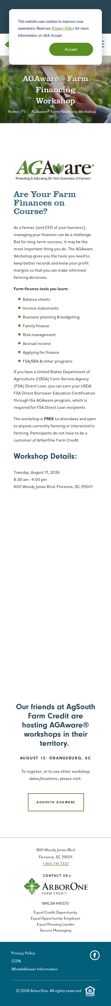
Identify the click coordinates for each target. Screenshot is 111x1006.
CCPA (16, 961)
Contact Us (55, 875)
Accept (71, 49)
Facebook (95, 955)
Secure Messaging (55, 930)
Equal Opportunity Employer (56, 918)
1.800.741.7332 (55, 863)
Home (13, 111)
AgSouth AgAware (55, 802)
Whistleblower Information (34, 969)
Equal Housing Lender (56, 924)
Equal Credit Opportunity (55, 912)
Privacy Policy (63, 28)
